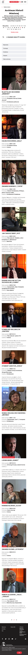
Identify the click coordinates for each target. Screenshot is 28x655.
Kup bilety (3, 628)
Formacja (5, 48)
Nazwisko (5, 45)
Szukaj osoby (14, 32)
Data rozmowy (6, 59)
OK (19, 652)
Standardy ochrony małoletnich (23, 635)
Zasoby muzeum (7, 7)
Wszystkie (5, 25)
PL (20, 2)
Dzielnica (5, 52)
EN (22, 2)
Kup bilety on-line (14, 1)
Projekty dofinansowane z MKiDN (22, 631)
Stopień (5, 55)
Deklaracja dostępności (22, 629)
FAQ (2, 630)
